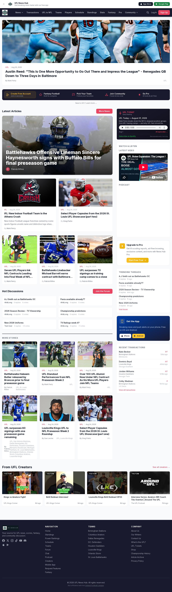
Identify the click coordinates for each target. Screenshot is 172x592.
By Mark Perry (10, 81)
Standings (92, 12)
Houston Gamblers (96, 546)
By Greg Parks (85, 438)
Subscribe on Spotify (127, 136)
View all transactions (127, 390)
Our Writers (136, 534)
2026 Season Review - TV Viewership (137, 289)
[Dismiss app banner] (3, 4)
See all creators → (161, 467)
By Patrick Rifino (8, 388)
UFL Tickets (136, 546)
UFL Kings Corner (10, 503)
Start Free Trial (136, 260)
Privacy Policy (137, 561)
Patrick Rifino (49, 281)
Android (140, 336)
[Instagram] (12, 540)
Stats (102, 12)
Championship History (140, 553)
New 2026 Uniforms (128, 303)
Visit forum (123, 309)
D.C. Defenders (94, 542)
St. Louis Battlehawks (97, 557)
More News (104, 111)
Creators (49, 561)
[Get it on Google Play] (7, 545)
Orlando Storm (94, 553)
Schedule (79, 12)
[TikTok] (16, 540)
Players (68, 12)
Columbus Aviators (96, 534)
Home (47, 531)
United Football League (94, 585)
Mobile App (50, 565)
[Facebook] (3, 540)
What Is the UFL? (138, 542)
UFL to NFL (47, 12)
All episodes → (162, 132)
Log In (154, 12)
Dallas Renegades (96, 538)
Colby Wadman (126, 381)
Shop (133, 549)
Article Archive (137, 557)
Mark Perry (11, 228)
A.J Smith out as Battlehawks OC (134, 276)
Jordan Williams (126, 371)
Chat (47, 553)
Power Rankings (52, 538)
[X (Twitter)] (7, 540)
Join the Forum (103, 291)
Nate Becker (124, 352)
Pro (120, 12)
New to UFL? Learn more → (86, 103)
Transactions (32, 12)
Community (130, 12)
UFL (7, 67)
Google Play (163, 4)
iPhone (127, 336)
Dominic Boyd (125, 361)
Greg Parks (67, 221)
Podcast (48, 557)
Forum (48, 549)
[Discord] (25, 540)
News (18, 12)
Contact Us (136, 538)
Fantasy (112, 12)
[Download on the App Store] (3, 545)
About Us (135, 531)
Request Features (53, 568)
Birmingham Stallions (97, 531)
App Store (147, 4)
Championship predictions (131, 296)
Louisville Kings (95, 549)
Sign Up (164, 12)
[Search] (148, 12)
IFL (5, 210)
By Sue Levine (47, 438)
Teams (58, 12)
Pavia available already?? (131, 283)
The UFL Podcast (138, 503)
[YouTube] (20, 540)
